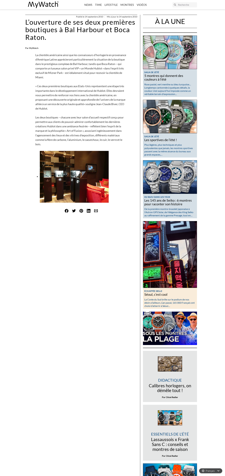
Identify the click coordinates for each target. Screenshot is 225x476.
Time (98, 4)
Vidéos (142, 4)
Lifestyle (111, 4)
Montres (127, 4)
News (88, 4)
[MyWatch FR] (43, 4)
